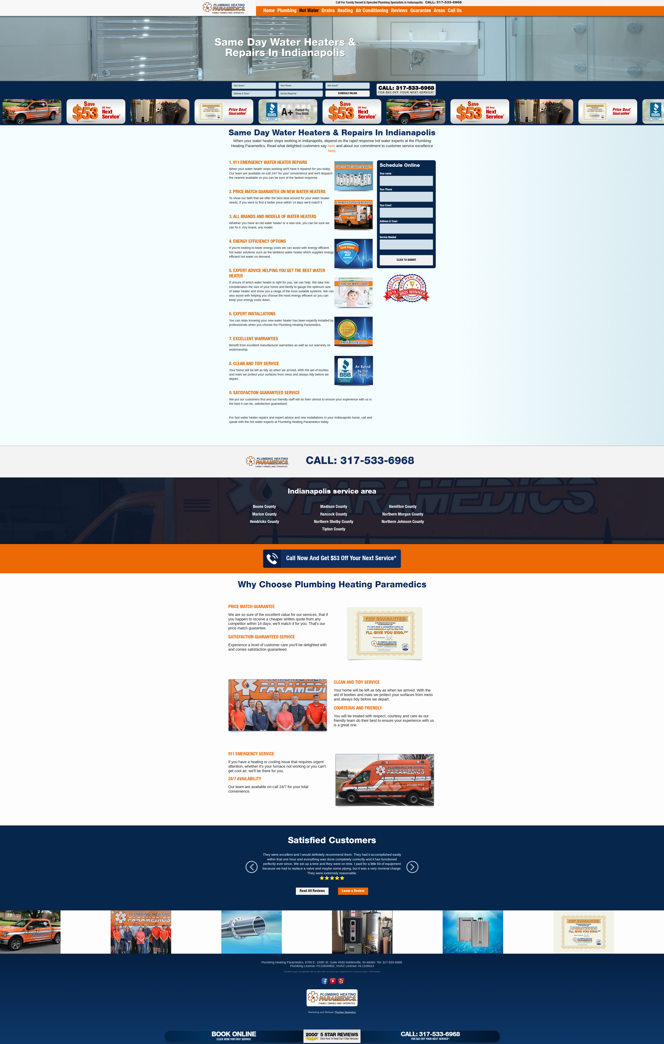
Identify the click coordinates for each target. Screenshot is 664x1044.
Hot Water (309, 10)
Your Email (333, 85)
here (331, 146)
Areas (439, 10)
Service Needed (388, 237)
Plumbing (287, 10)
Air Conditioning (372, 10)
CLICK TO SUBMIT (406, 260)
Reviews (399, 10)
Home (269, 10)
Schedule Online (347, 93)
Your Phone (285, 86)
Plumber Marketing (345, 1012)
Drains (328, 10)
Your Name (240, 85)
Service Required (289, 93)
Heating (345, 10)
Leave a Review (353, 891)
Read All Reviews (312, 891)
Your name (386, 174)
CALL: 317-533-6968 (360, 462)
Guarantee (420, 10)
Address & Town (242, 93)
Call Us (455, 10)
